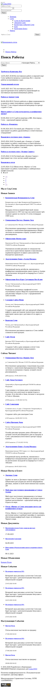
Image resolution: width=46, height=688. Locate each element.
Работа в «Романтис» (9, 124)
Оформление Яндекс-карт (15, 239)
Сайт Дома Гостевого (14, 380)
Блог (16, 27)
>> (6, 184)
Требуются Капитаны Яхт (11, 72)
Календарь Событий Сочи (24, 25)
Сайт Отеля (10, 337)
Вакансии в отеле (8, 162)
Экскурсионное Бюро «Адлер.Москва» (21, 259)
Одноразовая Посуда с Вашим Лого (19, 220)
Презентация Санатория (13, 539)
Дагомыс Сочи (11, 475)
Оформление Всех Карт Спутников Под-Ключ (24, 279)
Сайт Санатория (12, 404)
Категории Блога (20, 29)
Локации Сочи (20, 23)
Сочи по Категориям (22, 21)
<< (6, 176)
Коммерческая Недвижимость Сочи (19, 198)
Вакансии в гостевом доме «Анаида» (15, 137)
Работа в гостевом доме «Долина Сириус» (18, 152)
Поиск (4, 13)
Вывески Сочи (11, 320)
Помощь (13, 17)
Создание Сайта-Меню (14, 300)
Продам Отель (10, 626)
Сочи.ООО (33, 669)
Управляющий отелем (10, 84)
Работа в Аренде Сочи (10, 97)
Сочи (12, 19)
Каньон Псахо (6, 562)
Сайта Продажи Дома (14, 422)
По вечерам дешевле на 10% (14, 571)
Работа (12, 31)
